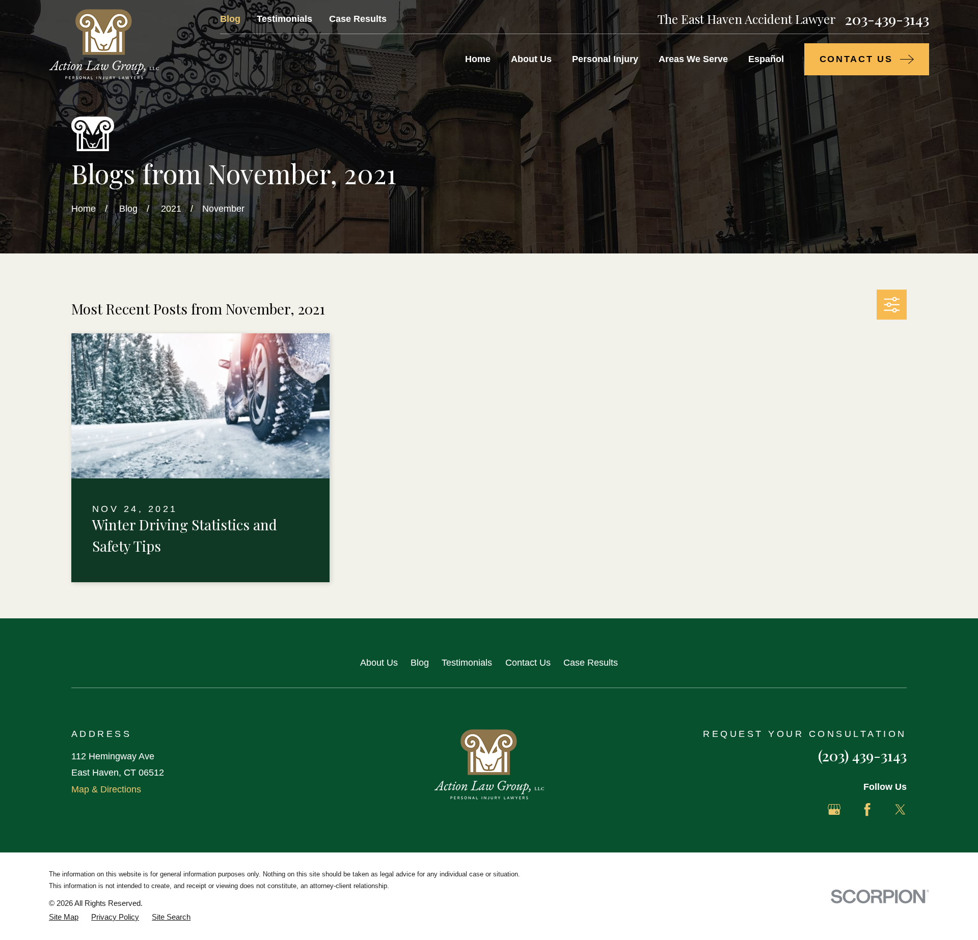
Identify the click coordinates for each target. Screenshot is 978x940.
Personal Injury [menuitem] (605, 59)
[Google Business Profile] (834, 809)
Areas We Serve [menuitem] (693, 59)
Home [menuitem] (478, 59)
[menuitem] (63, 917)
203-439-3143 (887, 19)
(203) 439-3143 (862, 755)
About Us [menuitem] (531, 59)
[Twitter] (900, 809)
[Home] (104, 44)
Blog (230, 19)
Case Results (358, 19)
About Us (379, 663)
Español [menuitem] (766, 59)
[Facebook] (867, 809)
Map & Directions (106, 789)
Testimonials (284, 19)
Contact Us (528, 663)
